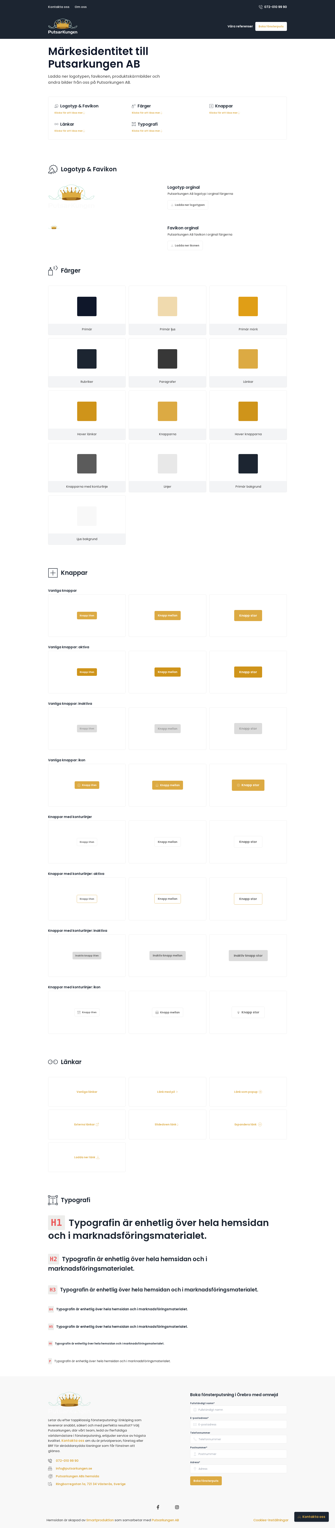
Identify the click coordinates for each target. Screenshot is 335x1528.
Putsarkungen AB (165, 1520)
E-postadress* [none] (199, 1418)
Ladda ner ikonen (187, 245)
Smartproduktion (100, 1520)
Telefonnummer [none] (200, 1432)
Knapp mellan (167, 615)
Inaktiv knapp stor (248, 955)
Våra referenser (240, 26)
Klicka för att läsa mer (68, 112)
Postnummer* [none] (198, 1447)
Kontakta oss (58, 7)
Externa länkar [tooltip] (84, 1124)
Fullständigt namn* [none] (202, 1403)
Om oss (81, 7)
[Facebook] (158, 1507)
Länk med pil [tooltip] (166, 1092)
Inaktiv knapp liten (87, 955)
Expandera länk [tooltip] (245, 1124)
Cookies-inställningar (270, 1520)
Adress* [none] (195, 1462)
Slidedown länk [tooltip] (165, 1124)
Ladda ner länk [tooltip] (84, 1157)
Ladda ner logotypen (190, 205)
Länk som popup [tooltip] (246, 1092)
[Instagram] (177, 1507)
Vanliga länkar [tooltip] (87, 1092)
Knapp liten (87, 615)
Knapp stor (248, 615)
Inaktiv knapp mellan (167, 955)
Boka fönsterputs (271, 26)
